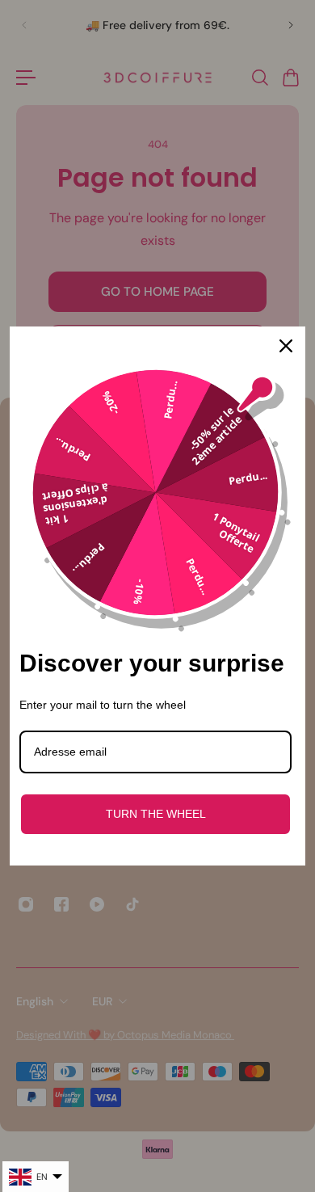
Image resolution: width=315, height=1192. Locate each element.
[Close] (286, 345)
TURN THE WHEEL (156, 813)
